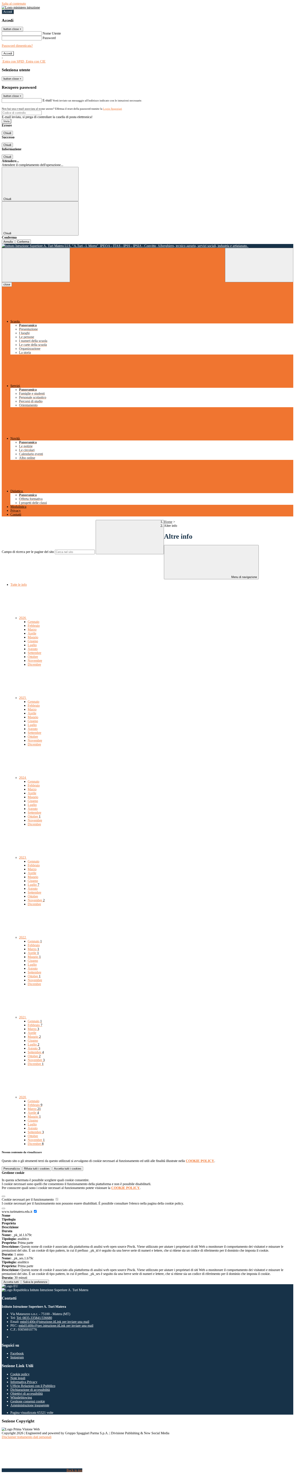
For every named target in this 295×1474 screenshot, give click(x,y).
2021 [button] (23, 1017)
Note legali (17, 1378)
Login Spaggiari (112, 108)
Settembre (34, 653)
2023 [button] (23, 857)
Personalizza (11, 1168)
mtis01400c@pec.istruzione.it (56, 1325)
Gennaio (33, 622)
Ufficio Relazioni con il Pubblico (32, 1386)
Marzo (32, 629)
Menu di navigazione (243, 577)
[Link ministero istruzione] (21, 7)
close (6, 284)
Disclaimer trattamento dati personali (26, 1437)
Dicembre (34, 664)
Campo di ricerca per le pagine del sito (28, 552)
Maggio (33, 637)
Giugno (33, 641)
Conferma (23, 241)
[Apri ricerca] (259, 265)
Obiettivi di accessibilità (26, 1393)
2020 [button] (23, 1097)
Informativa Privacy (23, 1382)
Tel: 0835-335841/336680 (34, 1318)
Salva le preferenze (35, 1282)
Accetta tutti (67, 1168)
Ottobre (33, 657)
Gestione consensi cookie (27, 1401)
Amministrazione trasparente (29, 1405)
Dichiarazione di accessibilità (30, 1390)
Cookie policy (20, 1374)
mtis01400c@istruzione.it (54, 1322)
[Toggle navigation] (36, 265)
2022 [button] (23, 937)
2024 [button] (23, 777)
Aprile (32, 633)
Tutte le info (18, 584)
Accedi (7, 11)
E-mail (47, 100)
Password (49, 38)
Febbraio (34, 625)
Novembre (35, 660)
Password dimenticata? (17, 45)
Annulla (8, 241)
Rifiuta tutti (37, 1168)
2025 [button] (23, 698)
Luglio (32, 645)
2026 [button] (23, 618)
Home (168, 522)
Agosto (33, 649)
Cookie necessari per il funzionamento (28, 1199)
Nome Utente (52, 33)
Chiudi (7, 133)
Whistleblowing (21, 1397)
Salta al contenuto (14, 3)
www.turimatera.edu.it (17, 1211)
